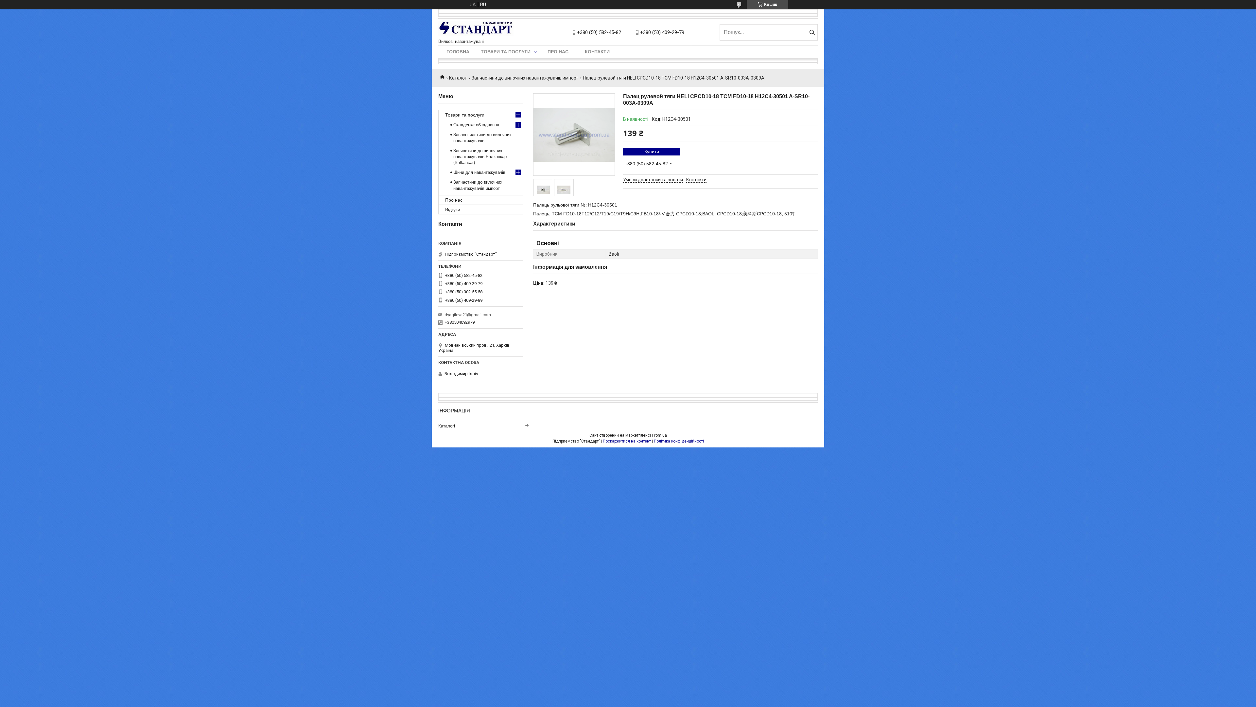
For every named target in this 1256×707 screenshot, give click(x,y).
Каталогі (446, 426)
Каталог (458, 78)
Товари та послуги (506, 51)
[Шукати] (812, 32)
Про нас (558, 51)
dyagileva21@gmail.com (468, 314)
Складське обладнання (476, 124)
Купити (651, 151)
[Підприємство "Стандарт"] (476, 29)
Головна (457, 51)
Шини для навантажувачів (479, 172)
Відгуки (452, 209)
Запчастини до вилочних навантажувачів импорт (525, 78)
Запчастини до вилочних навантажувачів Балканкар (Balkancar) (480, 156)
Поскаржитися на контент (627, 441)
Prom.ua (659, 435)
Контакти (597, 51)
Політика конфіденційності (679, 441)
